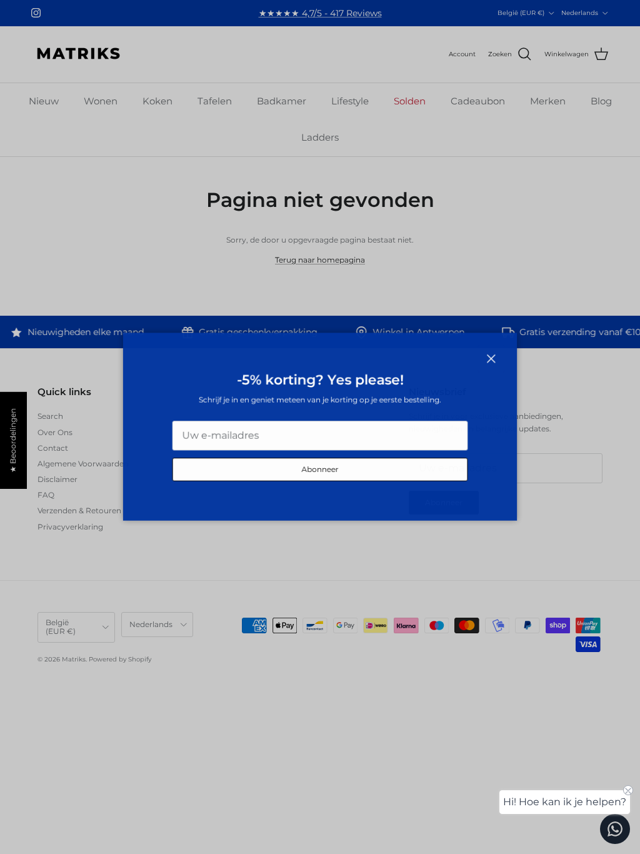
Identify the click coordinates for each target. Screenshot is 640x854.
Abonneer (320, 470)
